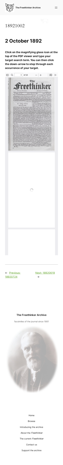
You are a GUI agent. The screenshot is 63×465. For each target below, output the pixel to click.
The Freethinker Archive (28, 7)
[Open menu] (56, 7)
